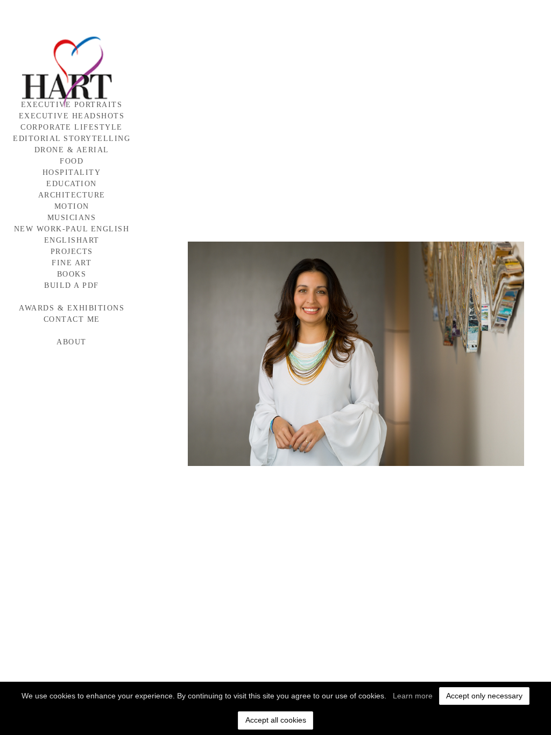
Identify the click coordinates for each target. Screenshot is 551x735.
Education (71, 184)
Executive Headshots (72, 116)
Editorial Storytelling (71, 139)
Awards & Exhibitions (71, 308)
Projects (72, 252)
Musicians (71, 218)
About (71, 342)
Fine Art (71, 263)
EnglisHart (72, 240)
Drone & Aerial (71, 150)
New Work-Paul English (72, 229)
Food (71, 161)
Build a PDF (71, 285)
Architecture (71, 195)
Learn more (413, 695)
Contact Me (72, 319)
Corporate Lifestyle (71, 127)
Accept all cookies (275, 720)
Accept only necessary (484, 695)
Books (72, 274)
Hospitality (72, 172)
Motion (71, 206)
